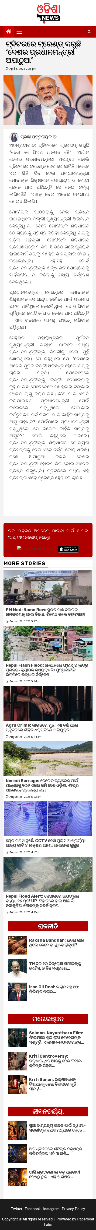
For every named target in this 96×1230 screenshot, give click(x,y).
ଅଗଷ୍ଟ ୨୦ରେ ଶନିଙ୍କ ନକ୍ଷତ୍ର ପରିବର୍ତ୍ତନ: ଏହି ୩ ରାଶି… (55, 1151)
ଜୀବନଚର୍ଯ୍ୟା (48, 1111)
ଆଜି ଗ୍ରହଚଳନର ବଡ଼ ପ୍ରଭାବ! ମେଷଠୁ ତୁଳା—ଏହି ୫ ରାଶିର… (54, 1174)
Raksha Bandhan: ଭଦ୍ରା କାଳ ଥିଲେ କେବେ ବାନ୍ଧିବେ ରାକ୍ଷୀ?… (56, 943)
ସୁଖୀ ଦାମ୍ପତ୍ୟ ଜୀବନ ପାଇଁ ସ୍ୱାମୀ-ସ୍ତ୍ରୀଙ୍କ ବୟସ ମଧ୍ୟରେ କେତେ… (57, 1128)
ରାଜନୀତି (48, 926)
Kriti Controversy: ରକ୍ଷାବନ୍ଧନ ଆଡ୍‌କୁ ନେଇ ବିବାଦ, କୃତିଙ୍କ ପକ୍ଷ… (55, 1061)
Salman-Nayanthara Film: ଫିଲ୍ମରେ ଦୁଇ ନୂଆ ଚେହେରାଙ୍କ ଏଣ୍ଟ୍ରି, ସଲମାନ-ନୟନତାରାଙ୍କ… (56, 1037)
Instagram (51, 1209)
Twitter (16, 1209)
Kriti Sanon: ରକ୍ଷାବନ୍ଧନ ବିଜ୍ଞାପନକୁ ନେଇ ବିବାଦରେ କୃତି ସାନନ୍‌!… (52, 1084)
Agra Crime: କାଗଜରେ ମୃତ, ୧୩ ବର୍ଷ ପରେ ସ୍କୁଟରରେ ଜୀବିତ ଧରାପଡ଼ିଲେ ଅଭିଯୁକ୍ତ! (42, 727)
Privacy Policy (73, 1209)
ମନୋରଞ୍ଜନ (48, 1019)
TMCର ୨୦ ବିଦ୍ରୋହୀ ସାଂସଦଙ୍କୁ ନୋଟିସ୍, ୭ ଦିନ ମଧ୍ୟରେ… (55, 966)
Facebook (33, 1209)
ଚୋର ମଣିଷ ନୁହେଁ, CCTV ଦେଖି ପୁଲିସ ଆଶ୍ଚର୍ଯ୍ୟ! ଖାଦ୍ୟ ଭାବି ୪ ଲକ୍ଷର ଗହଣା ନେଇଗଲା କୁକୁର (46, 843)
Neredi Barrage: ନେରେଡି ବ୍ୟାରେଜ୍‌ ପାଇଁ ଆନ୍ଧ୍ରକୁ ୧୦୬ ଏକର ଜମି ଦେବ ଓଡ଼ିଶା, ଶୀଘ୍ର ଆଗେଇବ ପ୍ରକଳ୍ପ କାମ (42, 785)
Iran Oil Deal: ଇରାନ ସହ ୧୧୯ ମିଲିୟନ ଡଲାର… (54, 989)
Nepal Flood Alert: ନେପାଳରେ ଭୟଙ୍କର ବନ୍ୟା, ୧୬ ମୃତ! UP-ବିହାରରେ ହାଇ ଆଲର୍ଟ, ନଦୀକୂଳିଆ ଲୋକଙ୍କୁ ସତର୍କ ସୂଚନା (42, 901)
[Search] (89, 31)
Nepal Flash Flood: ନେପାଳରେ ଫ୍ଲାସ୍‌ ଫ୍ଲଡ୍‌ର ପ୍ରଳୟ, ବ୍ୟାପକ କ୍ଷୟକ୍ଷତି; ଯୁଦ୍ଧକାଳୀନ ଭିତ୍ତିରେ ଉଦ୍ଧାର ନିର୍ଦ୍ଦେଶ (47, 670)
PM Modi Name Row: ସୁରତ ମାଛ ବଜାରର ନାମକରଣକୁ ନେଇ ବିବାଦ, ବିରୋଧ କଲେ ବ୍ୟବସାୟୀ (45, 612)
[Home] (8, 32)
